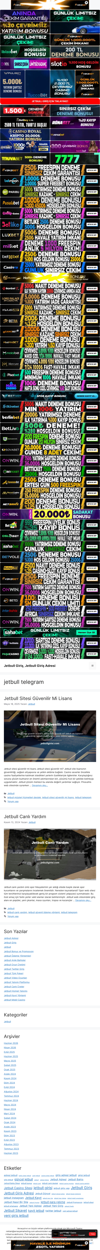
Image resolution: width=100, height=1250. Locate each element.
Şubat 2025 (10, 1065)
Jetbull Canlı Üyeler (14, 986)
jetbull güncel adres (58, 1194)
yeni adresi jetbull (70, 1211)
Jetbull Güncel (42, 1193)
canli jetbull (36, 1175)
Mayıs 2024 (10, 1105)
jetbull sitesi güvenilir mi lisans (58, 797)
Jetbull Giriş (10, 942)
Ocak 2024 (9, 1122)
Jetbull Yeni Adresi (30, 1205)
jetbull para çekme (53, 1202)
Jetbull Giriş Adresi (19, 1193)
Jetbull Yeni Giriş (53, 1205)
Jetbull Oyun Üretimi (14, 964)
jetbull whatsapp (11, 1206)
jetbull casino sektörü (82, 1183)
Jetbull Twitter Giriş (14, 969)
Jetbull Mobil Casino (14, 1000)
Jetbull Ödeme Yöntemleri (17, 956)
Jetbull (10, 793)
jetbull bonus (26, 1183)
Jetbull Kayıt (33, 1197)
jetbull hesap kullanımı (73, 1194)
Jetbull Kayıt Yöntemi (15, 995)
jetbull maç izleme (60, 1198)
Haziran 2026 (11, 1043)
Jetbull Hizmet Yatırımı (15, 991)
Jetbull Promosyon (74, 1202)
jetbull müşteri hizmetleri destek (24, 797)
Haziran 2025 (11, 1056)
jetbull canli (37, 1183)
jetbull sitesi (88, 1202)
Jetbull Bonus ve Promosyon (19, 951)
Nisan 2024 (10, 1109)
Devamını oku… (40, 785)
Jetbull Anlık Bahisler (15, 960)
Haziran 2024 (11, 1100)
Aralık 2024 (10, 1074)
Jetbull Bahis (75, 1179)
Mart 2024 (9, 1113)
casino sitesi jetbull (47, 1175)
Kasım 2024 (10, 1078)
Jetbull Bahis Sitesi (12, 1183)
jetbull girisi (43, 1188)
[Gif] (50, 278)
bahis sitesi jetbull (25, 1175)
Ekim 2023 (9, 1135)
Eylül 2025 (9, 1052)
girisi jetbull (84, 1175)
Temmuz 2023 (11, 1149)
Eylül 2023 (9, 1140)
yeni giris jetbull (16, 1216)
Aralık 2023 (10, 1127)
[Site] (50, 170)
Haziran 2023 (11, 1153)
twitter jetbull (53, 1210)
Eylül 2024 (9, 1087)
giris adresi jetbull (66, 1175)
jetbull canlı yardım (17, 912)
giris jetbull (8, 1180)
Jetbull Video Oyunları (15, 978)
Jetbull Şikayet (15, 1210)
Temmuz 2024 (11, 1096)
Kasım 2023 (10, 1131)
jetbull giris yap (62, 1188)
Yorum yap (12, 801)
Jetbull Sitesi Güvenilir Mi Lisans (38, 698)
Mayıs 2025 (10, 1061)
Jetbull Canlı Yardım (25, 816)
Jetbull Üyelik (69, 1206)
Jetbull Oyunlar (34, 1202)
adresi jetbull (10, 1175)
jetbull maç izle (48, 1198)
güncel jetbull (23, 1179)
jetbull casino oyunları (66, 1183)
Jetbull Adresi (11, 938)
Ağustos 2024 (11, 1091)
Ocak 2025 (9, 1069)
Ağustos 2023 (11, 1144)
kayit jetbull (36, 1210)
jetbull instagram (14, 1197)
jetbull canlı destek (50, 1183)
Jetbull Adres (44, 1180)
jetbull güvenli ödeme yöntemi (44, 912)
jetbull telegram (83, 797)
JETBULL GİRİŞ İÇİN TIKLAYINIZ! (50, 101)
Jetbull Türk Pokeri (13, 973)
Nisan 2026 (10, 1047)
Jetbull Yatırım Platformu (17, 982)
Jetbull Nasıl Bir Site (16, 1202)
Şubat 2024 (10, 1118)
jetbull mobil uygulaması (75, 1198)
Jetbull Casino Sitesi (18, 1188)
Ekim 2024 (9, 1083)
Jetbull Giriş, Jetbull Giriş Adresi (29, 666)
